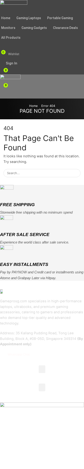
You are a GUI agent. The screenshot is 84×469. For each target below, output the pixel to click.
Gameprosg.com (45, 454)
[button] (1, 44)
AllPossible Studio (41, 461)
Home (33, 106)
